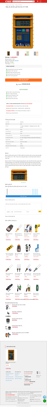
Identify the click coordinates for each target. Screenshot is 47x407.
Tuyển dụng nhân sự (19, 376)
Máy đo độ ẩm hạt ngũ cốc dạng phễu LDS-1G (37, 254)
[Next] (40, 31)
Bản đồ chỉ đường (18, 378)
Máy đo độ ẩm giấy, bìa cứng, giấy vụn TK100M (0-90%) (37, 274)
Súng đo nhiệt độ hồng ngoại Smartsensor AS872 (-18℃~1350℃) (37, 234)
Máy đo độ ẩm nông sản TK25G (9, 294)
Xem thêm (23, 182)
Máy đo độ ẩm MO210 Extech (36, 294)
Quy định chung (9, 380)
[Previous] (7, 31)
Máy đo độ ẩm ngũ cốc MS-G (27, 234)
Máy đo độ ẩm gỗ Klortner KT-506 (10, 363)
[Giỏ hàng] (37, 1)
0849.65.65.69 (28, 379)
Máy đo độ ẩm (18, 5)
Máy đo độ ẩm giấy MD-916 (18, 254)
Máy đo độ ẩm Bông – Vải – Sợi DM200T (9, 254)
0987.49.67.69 (32, 381)
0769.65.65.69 (28, 376)
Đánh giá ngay (23, 196)
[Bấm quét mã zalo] (44, 397)
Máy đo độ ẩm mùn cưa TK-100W (18, 274)
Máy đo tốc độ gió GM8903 (27, 294)
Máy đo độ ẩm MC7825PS (26, 254)
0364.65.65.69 (27, 384)
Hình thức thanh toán (10, 378)
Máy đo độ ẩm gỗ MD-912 (9, 234)
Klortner (17, 60)
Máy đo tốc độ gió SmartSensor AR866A (18, 294)
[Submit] (33, 1)
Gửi (40, 211)
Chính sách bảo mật (9, 376)
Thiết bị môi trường (10, 5)
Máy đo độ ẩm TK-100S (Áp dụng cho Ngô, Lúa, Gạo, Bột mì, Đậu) (18, 234)
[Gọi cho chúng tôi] (44, 401)
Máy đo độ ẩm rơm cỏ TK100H (9, 274)
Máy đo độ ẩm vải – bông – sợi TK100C (27, 274)
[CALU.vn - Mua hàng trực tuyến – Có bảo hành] (8, 1)
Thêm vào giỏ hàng (23, 80)
